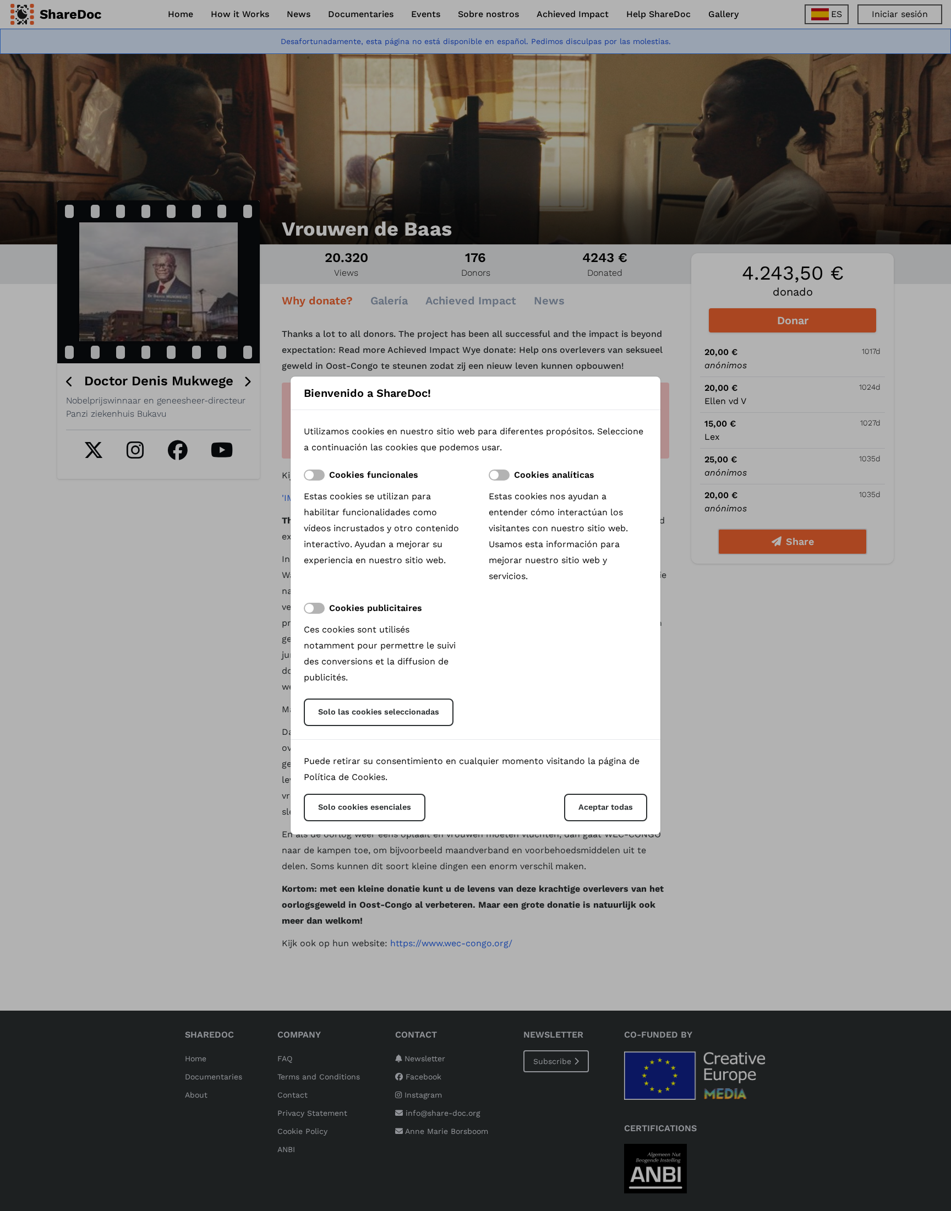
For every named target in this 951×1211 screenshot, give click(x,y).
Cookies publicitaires (375, 608)
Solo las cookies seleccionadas (378, 711)
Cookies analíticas (554, 475)
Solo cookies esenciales (364, 807)
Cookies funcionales (373, 475)
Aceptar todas (605, 807)
